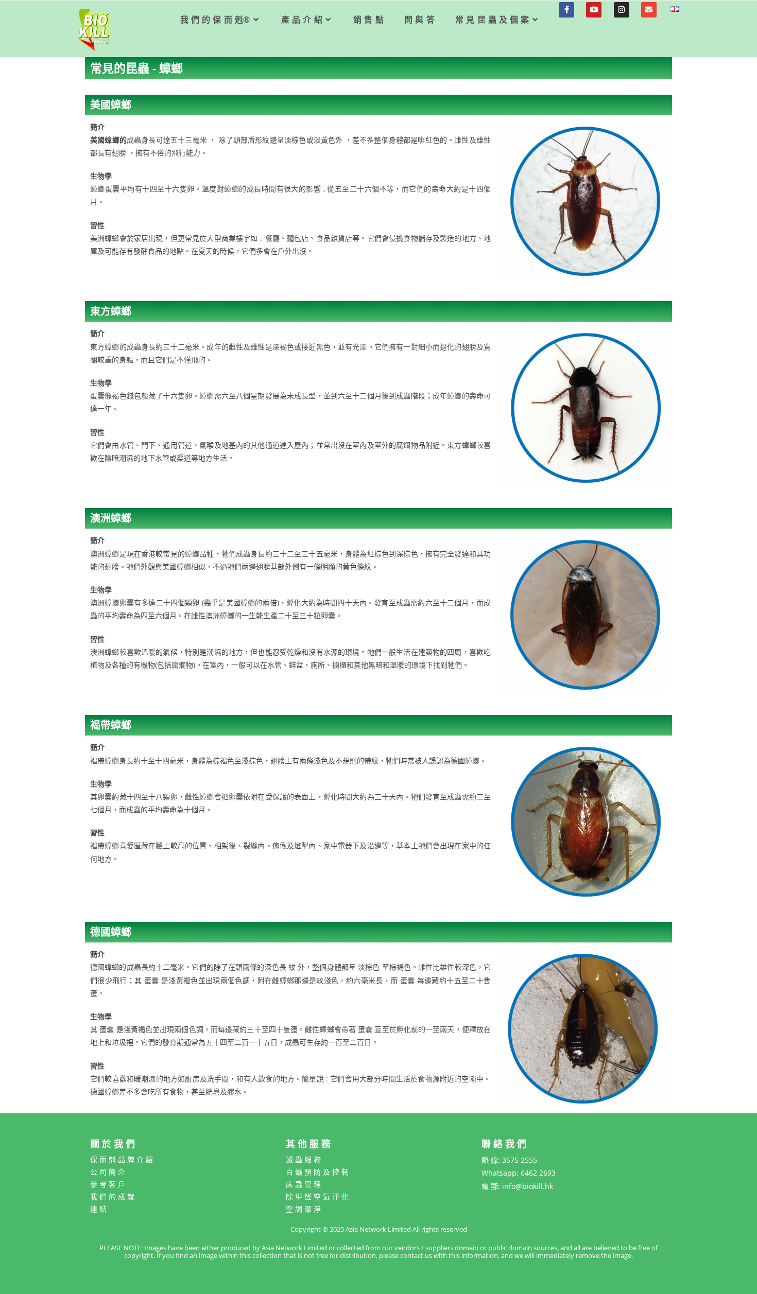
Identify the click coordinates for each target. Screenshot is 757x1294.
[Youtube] (593, 10)
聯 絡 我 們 (503, 1144)
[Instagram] (621, 10)
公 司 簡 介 (107, 1172)
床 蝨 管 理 (303, 1184)
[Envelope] (649, 10)
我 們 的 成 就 (112, 1196)
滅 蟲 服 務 (303, 1159)
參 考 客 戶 (107, 1184)
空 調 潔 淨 (303, 1209)
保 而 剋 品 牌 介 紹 (121, 1159)
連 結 (98, 1209)
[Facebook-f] (566, 10)
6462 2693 (538, 1173)
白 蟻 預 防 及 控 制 (317, 1172)
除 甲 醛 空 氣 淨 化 (317, 1196)
